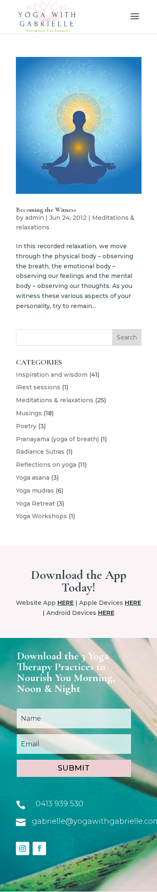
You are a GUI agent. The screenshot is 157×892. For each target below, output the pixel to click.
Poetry (26, 426)
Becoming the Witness (46, 210)
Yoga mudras (35, 490)
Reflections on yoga (46, 464)
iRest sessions (38, 387)
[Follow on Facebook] (39, 848)
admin (34, 217)
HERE (65, 603)
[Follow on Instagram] (22, 848)
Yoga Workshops (41, 516)
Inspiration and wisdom (52, 374)
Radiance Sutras (40, 451)
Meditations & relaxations (54, 400)
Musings (29, 413)
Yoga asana (32, 477)
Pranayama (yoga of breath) (57, 439)
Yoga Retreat (35, 503)
